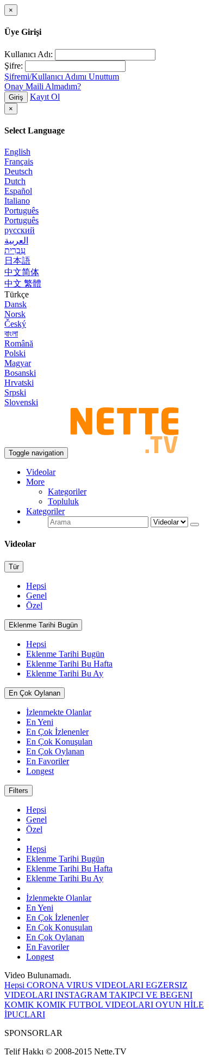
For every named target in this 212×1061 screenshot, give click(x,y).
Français (18, 161)
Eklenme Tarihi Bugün (43, 625)
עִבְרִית (15, 250)
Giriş (16, 97)
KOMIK (20, 1004)
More (35, 481)
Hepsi (36, 585)
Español (18, 191)
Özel (34, 605)
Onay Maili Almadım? (42, 86)
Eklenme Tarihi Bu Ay (64, 673)
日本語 (17, 260)
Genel (36, 595)
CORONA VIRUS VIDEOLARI (86, 985)
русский (19, 230)
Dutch (15, 181)
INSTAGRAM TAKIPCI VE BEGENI (123, 994)
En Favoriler (47, 761)
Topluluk (63, 501)
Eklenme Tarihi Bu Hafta (69, 663)
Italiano (17, 200)
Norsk (15, 314)
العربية (16, 240)
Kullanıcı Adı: (28, 54)
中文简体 (21, 272)
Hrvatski (19, 382)
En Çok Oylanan (34, 693)
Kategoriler (67, 491)
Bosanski (20, 372)
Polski (15, 353)
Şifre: (13, 65)
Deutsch (18, 171)
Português (21, 210)
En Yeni (39, 722)
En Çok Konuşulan (59, 741)
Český (15, 323)
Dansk (15, 304)
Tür (14, 567)
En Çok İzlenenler (57, 731)
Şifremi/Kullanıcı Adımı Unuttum (61, 76)
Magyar (17, 363)
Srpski (15, 392)
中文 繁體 (22, 283)
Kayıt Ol (45, 96)
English (17, 151)
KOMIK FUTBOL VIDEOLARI (95, 1004)
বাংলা (11, 333)
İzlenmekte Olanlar (58, 712)
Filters (18, 790)
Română (18, 343)
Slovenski (21, 402)
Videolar (40, 472)
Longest (40, 771)
